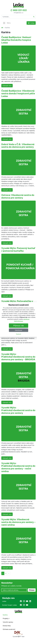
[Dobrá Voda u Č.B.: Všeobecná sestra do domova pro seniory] (18, 162)
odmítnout (26, 319)
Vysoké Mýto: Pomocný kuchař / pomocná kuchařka (18, 249)
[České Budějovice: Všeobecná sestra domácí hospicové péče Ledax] (18, 111)
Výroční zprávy (8, 622)
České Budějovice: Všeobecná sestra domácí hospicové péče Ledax (18, 93)
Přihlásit (31, 590)
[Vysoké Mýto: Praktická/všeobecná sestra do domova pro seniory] (18, 428)
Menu (9, 23)
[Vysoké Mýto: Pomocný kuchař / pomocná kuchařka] (18, 266)
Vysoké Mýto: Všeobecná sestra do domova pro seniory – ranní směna (18, 522)
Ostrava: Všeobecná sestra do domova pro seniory (17, 196)
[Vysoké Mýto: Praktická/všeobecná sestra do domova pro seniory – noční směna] (18, 487)
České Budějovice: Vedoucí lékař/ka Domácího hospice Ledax (16, 40)
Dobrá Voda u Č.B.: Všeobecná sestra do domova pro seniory (17, 145)
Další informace (18, 321)
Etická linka (7, 626)
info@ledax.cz (18, 12)
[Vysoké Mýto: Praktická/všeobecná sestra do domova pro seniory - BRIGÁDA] (18, 375)
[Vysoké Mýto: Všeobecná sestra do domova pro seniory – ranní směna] (18, 540)
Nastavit (18, 334)
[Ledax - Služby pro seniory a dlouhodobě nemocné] (2, 27)
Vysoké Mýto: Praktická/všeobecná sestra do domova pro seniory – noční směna (18, 467)
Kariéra (5, 615)
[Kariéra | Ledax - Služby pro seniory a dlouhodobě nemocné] (18, 5)
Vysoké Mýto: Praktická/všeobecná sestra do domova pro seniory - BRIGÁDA (18, 357)
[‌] (21, 601)
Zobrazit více (7, 86)
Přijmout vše (18, 325)
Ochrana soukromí (9, 629)
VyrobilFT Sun (18, 636)
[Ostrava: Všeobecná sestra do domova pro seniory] (18, 213)
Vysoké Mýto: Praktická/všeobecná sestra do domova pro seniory (18, 410)
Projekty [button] (5, 618)
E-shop (31, 23)
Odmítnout (18, 330)
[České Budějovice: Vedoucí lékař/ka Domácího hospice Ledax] (18, 58)
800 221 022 (20, 10)
